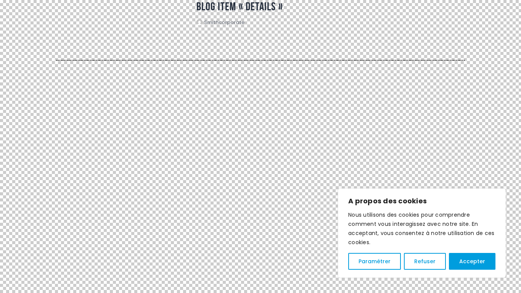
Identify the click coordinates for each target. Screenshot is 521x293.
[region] (422, 233)
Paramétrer (375, 261)
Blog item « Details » (239, 6)
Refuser (425, 261)
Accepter (472, 261)
